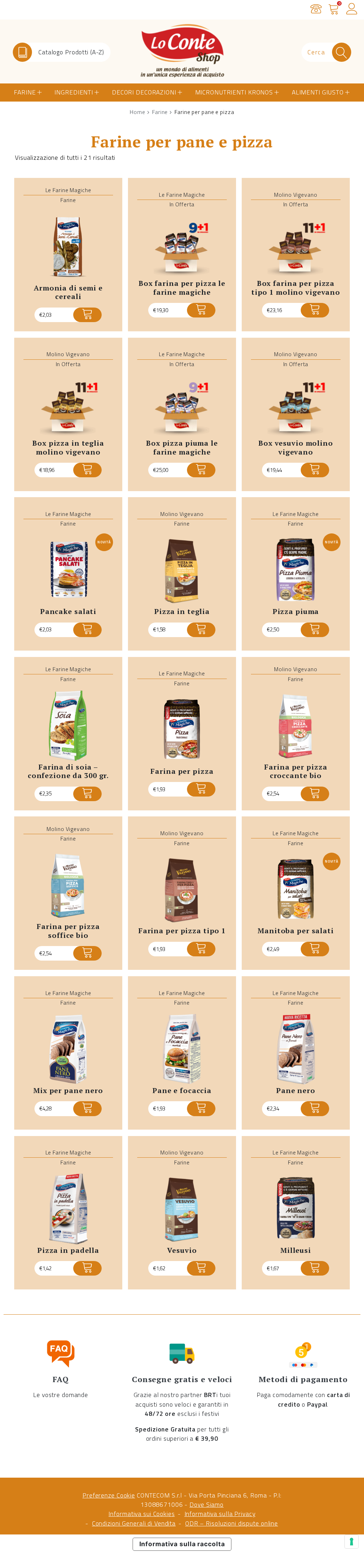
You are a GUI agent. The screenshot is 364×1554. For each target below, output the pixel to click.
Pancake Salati (68, 611)
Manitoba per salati (296, 930)
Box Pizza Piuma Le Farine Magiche (182, 447)
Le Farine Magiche (68, 190)
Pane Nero (295, 1090)
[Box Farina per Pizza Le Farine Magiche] (182, 246)
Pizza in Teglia (182, 611)
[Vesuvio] (182, 1209)
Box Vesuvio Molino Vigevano (295, 447)
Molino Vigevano (295, 194)
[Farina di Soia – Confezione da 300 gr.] (68, 726)
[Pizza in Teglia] (182, 570)
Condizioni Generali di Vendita (134, 1523)
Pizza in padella (68, 1250)
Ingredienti (73, 92)
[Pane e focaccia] (182, 1049)
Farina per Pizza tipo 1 (182, 930)
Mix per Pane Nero (68, 1090)
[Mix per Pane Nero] (68, 1049)
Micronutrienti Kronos (234, 92)
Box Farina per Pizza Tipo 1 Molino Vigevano (295, 287)
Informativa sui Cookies (141, 1513)
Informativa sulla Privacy (220, 1513)
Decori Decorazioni (144, 92)
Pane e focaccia (182, 1090)
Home (137, 112)
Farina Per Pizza (181, 771)
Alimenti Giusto (318, 92)
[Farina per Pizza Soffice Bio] (68, 885)
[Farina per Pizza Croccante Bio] (296, 726)
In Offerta (182, 204)
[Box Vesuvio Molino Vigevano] (296, 406)
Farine (25, 92)
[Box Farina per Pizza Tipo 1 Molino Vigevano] (296, 246)
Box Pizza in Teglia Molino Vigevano (68, 447)
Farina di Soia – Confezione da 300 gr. (68, 771)
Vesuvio (182, 1250)
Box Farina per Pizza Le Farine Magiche (182, 287)
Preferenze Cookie (108, 1495)
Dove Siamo (206, 1504)
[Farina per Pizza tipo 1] (182, 890)
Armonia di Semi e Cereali (68, 292)
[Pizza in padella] (68, 1209)
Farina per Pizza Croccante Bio (295, 771)
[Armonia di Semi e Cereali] (68, 247)
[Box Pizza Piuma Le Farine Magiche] (182, 406)
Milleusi (295, 1250)
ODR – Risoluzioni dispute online (231, 1523)
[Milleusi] (296, 1209)
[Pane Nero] (296, 1049)
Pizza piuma (296, 611)
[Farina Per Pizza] (182, 730)
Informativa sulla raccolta (182, 1544)
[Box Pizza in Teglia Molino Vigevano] (68, 406)
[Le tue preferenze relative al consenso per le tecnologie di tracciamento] (351, 1541)
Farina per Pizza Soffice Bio (68, 931)
